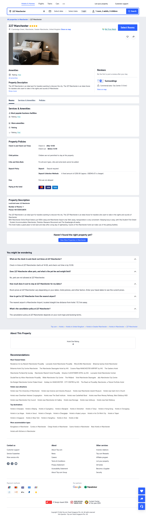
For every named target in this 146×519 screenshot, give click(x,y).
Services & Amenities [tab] (26, 100)
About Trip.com (57, 450)
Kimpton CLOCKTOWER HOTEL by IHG (75, 373)
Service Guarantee (13, 454)
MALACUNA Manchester (82, 364)
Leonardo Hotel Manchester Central (103, 373)
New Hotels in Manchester (100, 427)
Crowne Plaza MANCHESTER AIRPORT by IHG (86, 368)
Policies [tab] (42, 100)
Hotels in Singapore (17, 418)
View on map (102, 89)
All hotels (99, 465)
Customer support (13, 450)
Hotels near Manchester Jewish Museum (87, 391)
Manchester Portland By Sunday (21, 373)
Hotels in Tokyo (91, 409)
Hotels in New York (32, 418)
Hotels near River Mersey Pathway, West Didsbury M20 (108, 395)
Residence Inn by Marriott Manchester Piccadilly (27, 364)
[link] (101, 4)
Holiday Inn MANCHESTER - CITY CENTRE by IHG (61, 382)
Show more (13, 91)
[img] (34, 49)
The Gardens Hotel (111, 368)
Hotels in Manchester (116, 327)
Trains (50, 4)
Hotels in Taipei (113, 413)
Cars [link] (57, 4)
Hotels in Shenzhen (77, 409)
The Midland (69, 378)
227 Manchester (19, 25)
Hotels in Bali (73, 418)
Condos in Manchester (38, 427)
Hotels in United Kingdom (75, 327)
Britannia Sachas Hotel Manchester (105, 364)
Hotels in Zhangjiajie (60, 413)
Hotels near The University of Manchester (25, 391)
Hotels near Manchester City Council (23, 400)
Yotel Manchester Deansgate (86, 378)
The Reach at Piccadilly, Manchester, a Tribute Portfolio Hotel (102, 382)
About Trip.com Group (59, 472)
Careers (54, 457)
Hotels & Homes (28, 4)
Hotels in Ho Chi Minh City (97, 413)
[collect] (141, 491)
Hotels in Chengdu (45, 413)
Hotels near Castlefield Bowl (77, 395)
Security (99, 472)
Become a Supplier (103, 469)
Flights (41, 4)
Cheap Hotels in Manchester (58, 427)
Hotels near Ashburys (87, 400)
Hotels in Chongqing (122, 409)
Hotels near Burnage (71, 400)
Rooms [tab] (11, 100)
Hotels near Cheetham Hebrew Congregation (26, 395)
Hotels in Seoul (31, 413)
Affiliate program (102, 457)
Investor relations (102, 450)
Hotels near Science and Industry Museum (56, 391)
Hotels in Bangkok (61, 409)
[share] (141, 498)
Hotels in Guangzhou (46, 409)
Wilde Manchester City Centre (53, 378)
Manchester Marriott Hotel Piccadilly (47, 373)
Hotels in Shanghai (17, 409)
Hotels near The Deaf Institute (54, 395)
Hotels (61, 327)
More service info (13, 457)
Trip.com (54, 327)
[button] (64, 4)
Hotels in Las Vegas (17, 413)
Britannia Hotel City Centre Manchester (24, 368)
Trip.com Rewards (102, 454)
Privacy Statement (58, 465)
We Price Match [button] (110, 29)
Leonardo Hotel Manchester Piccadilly (59, 364)
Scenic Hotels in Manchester (79, 427)
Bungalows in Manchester (19, 427)
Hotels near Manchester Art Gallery (50, 400)
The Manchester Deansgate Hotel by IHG (54, 368)
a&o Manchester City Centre (107, 378)
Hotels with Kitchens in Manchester (22, 431)
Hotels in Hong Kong (105, 409)
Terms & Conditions (58, 461)
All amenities (13, 78)
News (54, 454)
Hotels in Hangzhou (48, 418)
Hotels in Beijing (31, 409)
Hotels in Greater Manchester (96, 327)
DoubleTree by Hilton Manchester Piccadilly (25, 378)
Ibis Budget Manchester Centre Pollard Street (26, 382)
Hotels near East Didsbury (106, 400)
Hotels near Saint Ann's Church (114, 391)
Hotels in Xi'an (62, 418)
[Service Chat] (141, 506)
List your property (102, 461)
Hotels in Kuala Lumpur (77, 413)
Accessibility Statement (60, 469)
